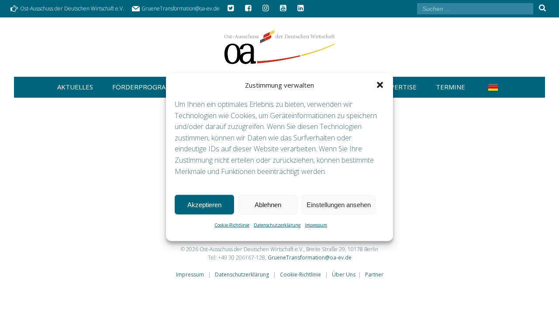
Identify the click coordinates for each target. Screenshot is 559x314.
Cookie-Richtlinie (231, 225)
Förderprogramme (146, 86)
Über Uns (343, 274)
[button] (380, 85)
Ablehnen (268, 204)
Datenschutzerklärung (277, 225)
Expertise (399, 86)
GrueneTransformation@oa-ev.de (310, 257)
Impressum (316, 225)
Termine (450, 86)
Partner (374, 274)
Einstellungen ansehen (339, 204)
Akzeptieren (204, 204)
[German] (495, 87)
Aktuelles (75, 86)
